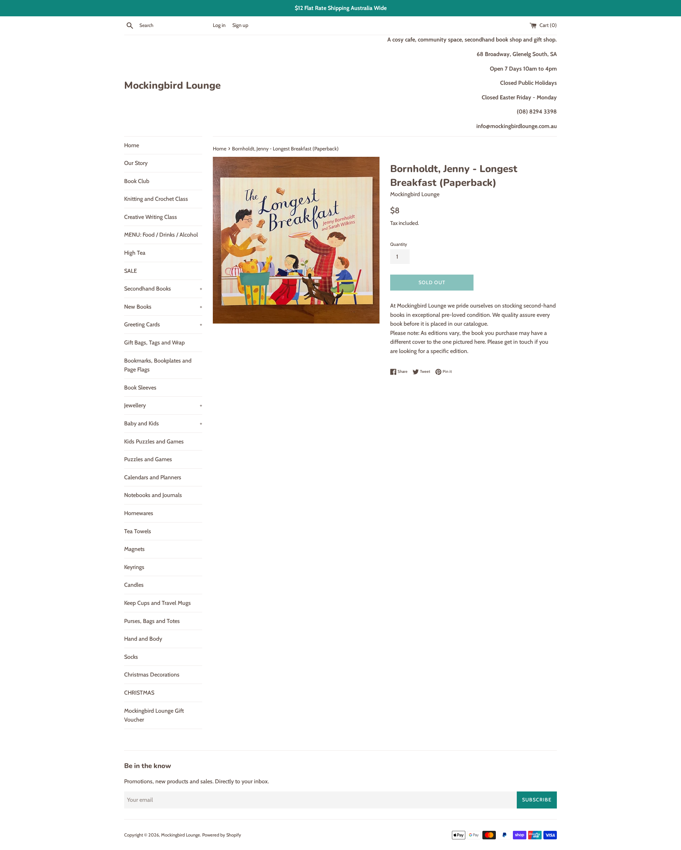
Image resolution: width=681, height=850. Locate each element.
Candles (134, 584)
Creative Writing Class (150, 217)
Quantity (398, 244)
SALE (130, 270)
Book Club (136, 181)
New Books (163, 306)
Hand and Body (143, 638)
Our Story (136, 163)
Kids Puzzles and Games (154, 441)
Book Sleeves (140, 387)
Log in (219, 25)
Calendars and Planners (152, 477)
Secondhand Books (163, 288)
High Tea (134, 252)
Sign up (240, 25)
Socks (131, 656)
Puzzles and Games (148, 459)
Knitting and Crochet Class (156, 198)
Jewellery (163, 405)
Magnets (134, 549)
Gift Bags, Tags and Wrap (154, 342)
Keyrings (134, 567)
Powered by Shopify (221, 835)
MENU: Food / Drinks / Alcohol (161, 234)
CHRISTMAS (139, 692)
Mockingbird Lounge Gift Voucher (154, 715)
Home (131, 145)
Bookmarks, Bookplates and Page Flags (158, 365)
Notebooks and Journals (153, 495)
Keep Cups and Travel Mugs (157, 603)
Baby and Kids (163, 423)
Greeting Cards (163, 324)
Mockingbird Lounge (172, 85)
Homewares (138, 513)
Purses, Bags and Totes (152, 621)
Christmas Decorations (151, 674)
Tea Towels (137, 531)
